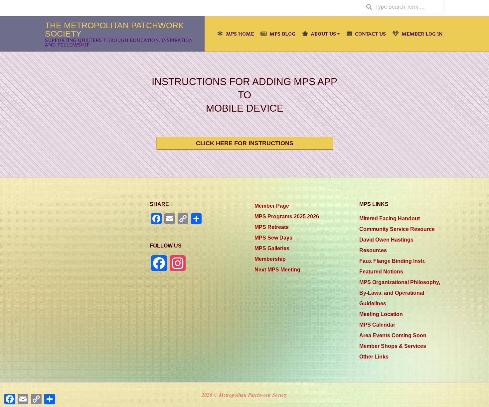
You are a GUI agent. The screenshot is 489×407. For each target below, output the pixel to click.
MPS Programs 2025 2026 (286, 216)
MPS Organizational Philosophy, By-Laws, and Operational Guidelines (399, 292)
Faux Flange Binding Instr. (392, 261)
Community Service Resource (397, 229)
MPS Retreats (271, 227)
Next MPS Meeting (277, 269)
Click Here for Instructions (244, 143)
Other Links (374, 356)
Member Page (271, 206)
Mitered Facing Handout (389, 218)
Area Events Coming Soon (392, 335)
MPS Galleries (271, 248)
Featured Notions (381, 271)
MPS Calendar (377, 325)
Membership (270, 259)
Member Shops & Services (392, 346)
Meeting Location (381, 314)
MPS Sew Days (273, 238)
